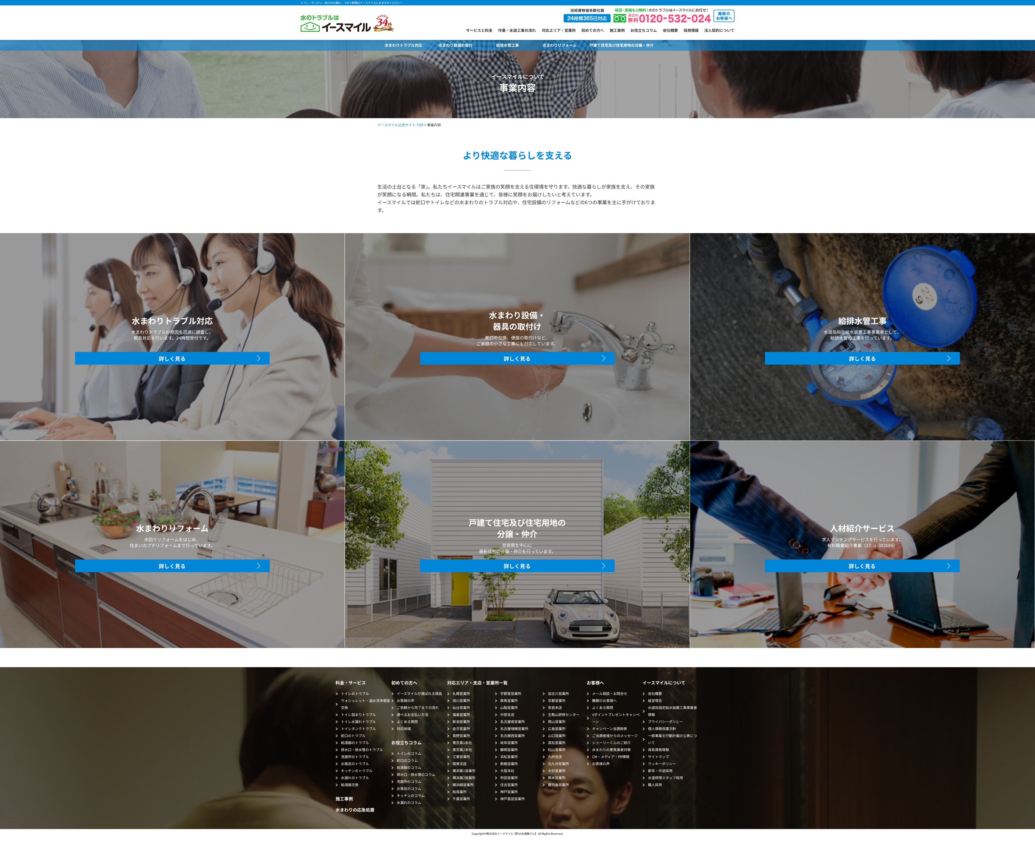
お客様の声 (405, 700)
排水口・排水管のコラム (416, 774)
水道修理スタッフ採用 (665, 777)
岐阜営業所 (509, 742)
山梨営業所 (509, 707)
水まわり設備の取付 (455, 45)
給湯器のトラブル (355, 742)
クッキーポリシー (662, 763)
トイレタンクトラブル (358, 728)
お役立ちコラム (643, 30)
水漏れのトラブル (355, 777)
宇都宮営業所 (510, 693)
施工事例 (617, 30)
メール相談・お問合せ (609, 693)
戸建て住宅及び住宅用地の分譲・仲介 (621, 45)
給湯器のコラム (409, 767)
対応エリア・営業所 (559, 30)
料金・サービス (351, 682)
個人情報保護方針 (662, 728)
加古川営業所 (558, 693)
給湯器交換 (349, 784)
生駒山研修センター (563, 714)
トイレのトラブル (355, 693)
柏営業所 (460, 791)
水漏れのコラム (409, 802)
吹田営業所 (509, 777)
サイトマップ (658, 756)
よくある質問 (407, 721)
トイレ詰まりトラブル (358, 714)
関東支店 (460, 763)
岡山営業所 (556, 721)
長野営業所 (461, 735)
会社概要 (670, 30)
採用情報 (691, 30)
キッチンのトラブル (356, 770)
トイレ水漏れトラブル (358, 721)
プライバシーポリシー (665, 721)
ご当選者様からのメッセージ (615, 735)
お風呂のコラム (409, 788)
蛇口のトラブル (353, 735)
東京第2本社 (462, 749)
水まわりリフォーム (560, 45)
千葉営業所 (461, 798)
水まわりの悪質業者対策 (611, 749)
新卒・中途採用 (660, 770)
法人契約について (719, 30)
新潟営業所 (461, 721)
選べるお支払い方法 (412, 714)
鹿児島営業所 (558, 784)
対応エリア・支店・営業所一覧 (477, 682)
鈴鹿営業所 (509, 763)
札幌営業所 (461, 693)
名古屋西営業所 (512, 735)
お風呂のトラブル (355, 763)
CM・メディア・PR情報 (610, 756)
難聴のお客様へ (604, 700)
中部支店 (507, 714)
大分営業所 (556, 770)
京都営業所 (556, 700)
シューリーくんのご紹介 (611, 742)
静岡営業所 (509, 749)
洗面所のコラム (409, 781)
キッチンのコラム (411, 795)
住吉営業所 (509, 784)
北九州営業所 (558, 763)
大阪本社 (507, 770)
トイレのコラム (409, 753)
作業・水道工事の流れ (517, 30)
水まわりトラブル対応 (403, 45)
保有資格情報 (658, 749)
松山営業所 (556, 749)
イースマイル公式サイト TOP (400, 124)
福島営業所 (461, 714)
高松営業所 (556, 742)
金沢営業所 (461, 728)
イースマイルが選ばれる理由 (419, 693)
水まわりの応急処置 (355, 809)
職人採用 (655, 784)
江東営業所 (461, 756)
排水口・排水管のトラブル (362, 749)
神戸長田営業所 (512, 798)
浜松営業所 (509, 756)
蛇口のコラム (407, 760)
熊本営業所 (556, 777)
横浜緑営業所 (463, 784)
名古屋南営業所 (512, 721)
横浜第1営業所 (464, 770)
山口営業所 (556, 735)
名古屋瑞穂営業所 (514, 728)
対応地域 (404, 728)
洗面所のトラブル (355, 756)
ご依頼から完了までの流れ (418, 707)
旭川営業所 (461, 700)
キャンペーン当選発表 (609, 728)
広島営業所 (556, 728)
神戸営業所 (509, 791)
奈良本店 (555, 707)
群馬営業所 (509, 700)
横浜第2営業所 (464, 777)
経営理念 (655, 700)
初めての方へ (592, 30)
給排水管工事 (507, 45)
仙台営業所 (461, 707)
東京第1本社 (462, 742)
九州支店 (555, 756)
